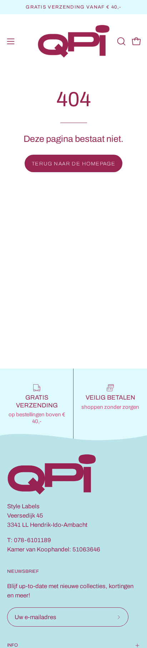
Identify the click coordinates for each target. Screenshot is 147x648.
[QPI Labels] (73, 41)
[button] (121, 41)
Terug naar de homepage (74, 163)
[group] (73, 7)
